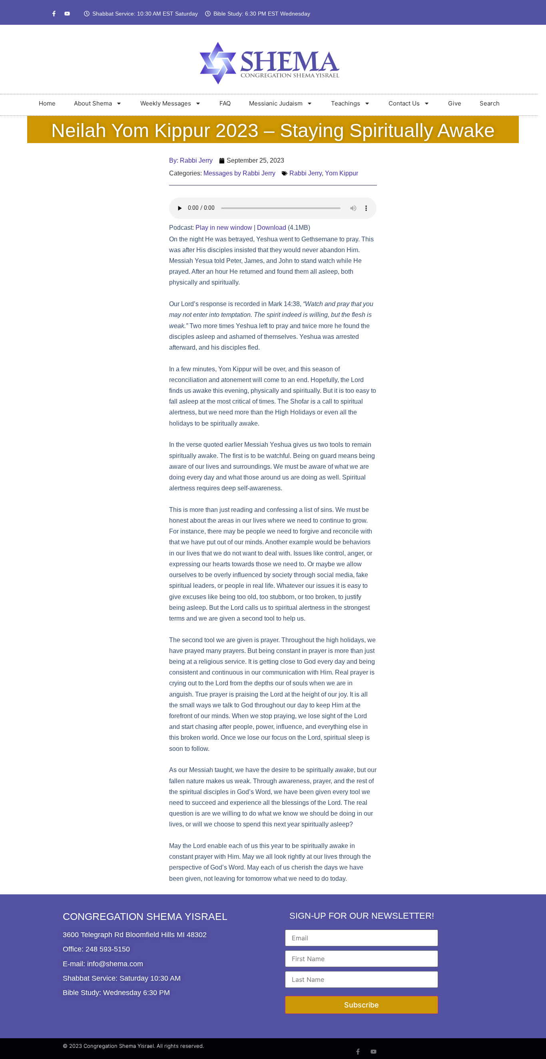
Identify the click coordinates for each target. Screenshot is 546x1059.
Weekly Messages (165, 103)
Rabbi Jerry (305, 173)
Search (490, 103)
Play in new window (223, 227)
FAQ (225, 103)
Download (271, 227)
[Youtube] (67, 13)
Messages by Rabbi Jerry (239, 173)
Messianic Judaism (276, 103)
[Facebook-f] (54, 13)
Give (454, 103)
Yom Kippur (341, 173)
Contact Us (404, 103)
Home (47, 103)
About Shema (93, 103)
